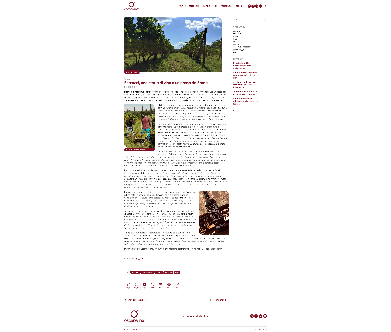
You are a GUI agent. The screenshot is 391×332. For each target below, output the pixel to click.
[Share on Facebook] (136, 258)
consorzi (237, 33)
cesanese (159, 272)
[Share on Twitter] (139, 258)
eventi (236, 36)
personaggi (238, 49)
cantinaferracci (147, 272)
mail (255, 329)
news (235, 41)
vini (234, 52)
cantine (236, 31)
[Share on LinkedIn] (142, 258)
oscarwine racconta (242, 46)
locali (235, 39)
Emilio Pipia (130, 87)
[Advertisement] (250, 125)
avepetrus (134, 272)
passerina (168, 272)
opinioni (236, 44)
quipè (177, 272)
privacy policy (262, 329)
